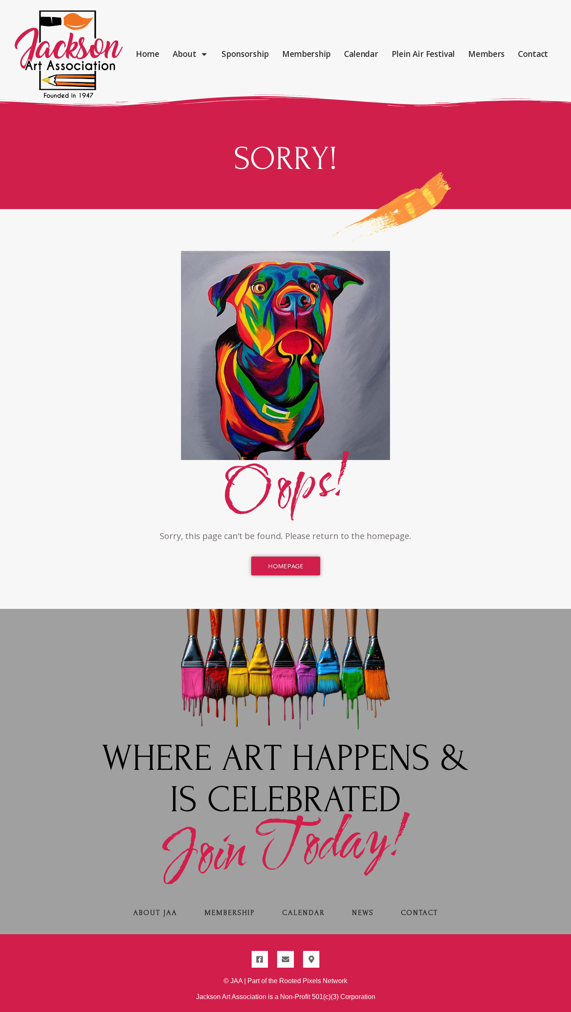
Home (147, 54)
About (184, 54)
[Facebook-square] (260, 959)
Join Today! (285, 847)
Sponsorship (245, 54)
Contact (533, 54)
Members (486, 54)
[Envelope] (285, 959)
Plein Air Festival (423, 54)
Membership (306, 54)
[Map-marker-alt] (311, 959)
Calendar (361, 54)
